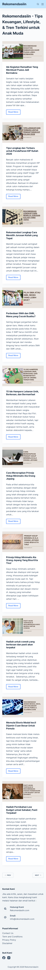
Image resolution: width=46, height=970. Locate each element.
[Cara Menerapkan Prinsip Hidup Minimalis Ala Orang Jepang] (23, 457)
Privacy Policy (9, 940)
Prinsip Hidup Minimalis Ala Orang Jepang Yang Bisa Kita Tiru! (22, 560)
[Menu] (42, 4)
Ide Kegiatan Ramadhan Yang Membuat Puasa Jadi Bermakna (22, 70)
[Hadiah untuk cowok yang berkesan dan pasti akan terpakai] (23, 626)
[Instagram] (8, 957)
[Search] (38, 4)
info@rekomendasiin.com (22, 919)
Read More (14, 113)
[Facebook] (3, 957)
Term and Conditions (12, 936)
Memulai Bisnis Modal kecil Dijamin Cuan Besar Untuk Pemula (21, 725)
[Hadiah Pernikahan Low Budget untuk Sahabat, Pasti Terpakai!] (23, 791)
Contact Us (7, 933)
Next (37, 875)
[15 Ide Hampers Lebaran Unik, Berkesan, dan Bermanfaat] (23, 376)
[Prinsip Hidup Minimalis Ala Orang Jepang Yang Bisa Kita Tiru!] (23, 541)
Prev (9, 875)
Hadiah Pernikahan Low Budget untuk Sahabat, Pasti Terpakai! (21, 810)
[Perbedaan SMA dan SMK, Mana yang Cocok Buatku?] (23, 298)
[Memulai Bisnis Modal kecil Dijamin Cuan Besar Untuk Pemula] (23, 707)
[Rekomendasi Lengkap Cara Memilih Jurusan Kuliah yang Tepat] (23, 217)
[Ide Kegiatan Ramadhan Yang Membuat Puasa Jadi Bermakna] (23, 51)
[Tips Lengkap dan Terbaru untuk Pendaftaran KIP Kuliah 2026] (23, 132)
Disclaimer (7, 943)
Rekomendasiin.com (19, 910)
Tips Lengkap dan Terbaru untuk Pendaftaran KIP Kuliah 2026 (22, 151)
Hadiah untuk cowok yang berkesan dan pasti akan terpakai (20, 644)
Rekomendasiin (14, 4)
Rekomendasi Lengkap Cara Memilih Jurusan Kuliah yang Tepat (22, 235)
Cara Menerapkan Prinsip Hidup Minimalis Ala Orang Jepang (20, 475)
